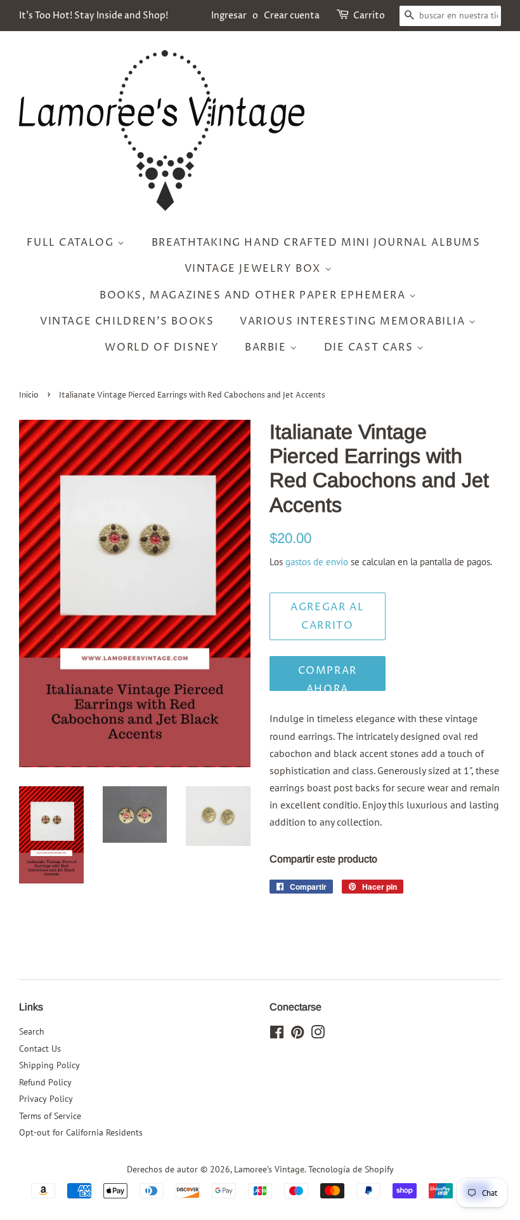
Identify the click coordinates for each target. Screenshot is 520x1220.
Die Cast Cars (370, 347)
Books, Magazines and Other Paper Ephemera (254, 295)
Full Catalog (72, 243)
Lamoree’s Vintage (269, 1169)
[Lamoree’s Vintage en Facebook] (277, 1034)
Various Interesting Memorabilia (354, 321)
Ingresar (229, 16)
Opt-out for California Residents (81, 1132)
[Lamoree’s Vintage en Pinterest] (297, 1034)
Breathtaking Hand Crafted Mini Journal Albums (316, 243)
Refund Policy (45, 1082)
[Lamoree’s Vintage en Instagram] (318, 1034)
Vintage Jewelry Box (255, 269)
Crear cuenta (292, 16)
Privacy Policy (46, 1098)
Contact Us (40, 1048)
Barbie (267, 347)
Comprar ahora (327, 677)
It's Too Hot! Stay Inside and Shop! (93, 16)
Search (31, 1031)
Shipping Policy (49, 1065)
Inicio (29, 395)
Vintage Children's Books (127, 321)
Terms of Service (50, 1116)
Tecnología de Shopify (351, 1169)
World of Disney (162, 347)
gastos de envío (316, 562)
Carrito (369, 16)
